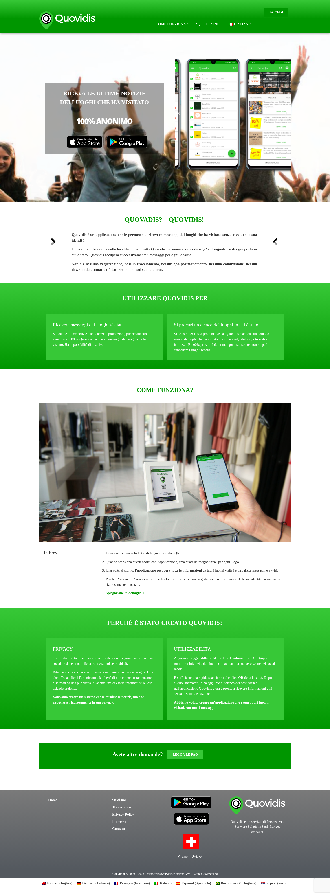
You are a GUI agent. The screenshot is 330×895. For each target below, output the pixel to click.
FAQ (196, 24)
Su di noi (119, 800)
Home (52, 800)
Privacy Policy (123, 814)
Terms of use (122, 807)
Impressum (120, 821)
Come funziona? (172, 24)
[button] (179, 113)
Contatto (119, 829)
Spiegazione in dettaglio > (125, 593)
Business (214, 24)
